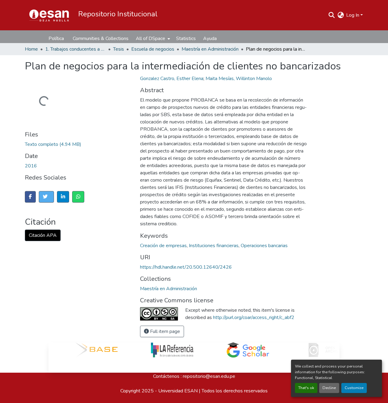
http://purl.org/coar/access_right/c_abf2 (253, 317)
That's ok (306, 388)
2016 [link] (31, 166)
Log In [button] (353, 15)
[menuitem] (152, 38)
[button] (49, 15)
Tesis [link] (118, 49)
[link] (108, 144)
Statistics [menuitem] (186, 38)
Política (56, 38)
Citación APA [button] (43, 235)
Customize (354, 388)
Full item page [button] (164, 331)
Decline (329, 388)
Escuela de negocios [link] (152, 49)
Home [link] (31, 49)
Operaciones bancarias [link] (264, 245)
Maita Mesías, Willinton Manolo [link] (239, 78)
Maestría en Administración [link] (210, 49)
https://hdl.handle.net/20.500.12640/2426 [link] (186, 267)
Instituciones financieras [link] (214, 245)
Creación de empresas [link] (163, 245)
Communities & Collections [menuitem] (101, 38)
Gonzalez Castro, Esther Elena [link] (171, 78)
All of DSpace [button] (150, 38)
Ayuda (210, 38)
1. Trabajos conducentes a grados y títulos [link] (75, 49)
